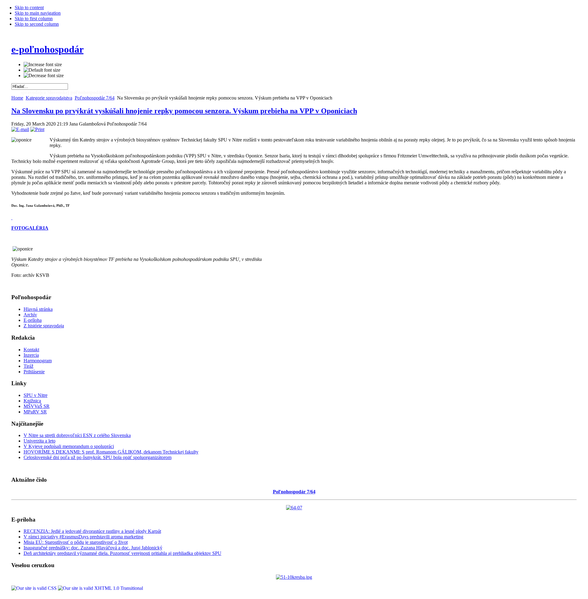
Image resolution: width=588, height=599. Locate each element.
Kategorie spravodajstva (49, 97)
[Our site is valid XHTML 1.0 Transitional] (100, 588)
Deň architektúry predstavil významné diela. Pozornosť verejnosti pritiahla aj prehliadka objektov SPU (122, 553)
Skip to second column (37, 24)
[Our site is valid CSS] (34, 588)
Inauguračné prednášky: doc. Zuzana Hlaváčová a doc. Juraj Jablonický (93, 547)
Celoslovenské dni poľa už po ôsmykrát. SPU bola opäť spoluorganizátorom (98, 457)
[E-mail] (20, 129)
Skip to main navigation (38, 13)
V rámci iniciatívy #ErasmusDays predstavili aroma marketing (83, 536)
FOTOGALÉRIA (29, 228)
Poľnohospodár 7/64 (95, 97)
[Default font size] (42, 70)
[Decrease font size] (44, 75)
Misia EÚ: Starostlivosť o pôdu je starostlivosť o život (76, 542)
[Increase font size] (43, 64)
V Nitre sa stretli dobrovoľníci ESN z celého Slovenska (77, 435)
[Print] (37, 129)
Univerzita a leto (39, 440)
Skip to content (29, 7)
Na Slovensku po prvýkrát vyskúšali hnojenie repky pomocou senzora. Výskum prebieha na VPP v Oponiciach (184, 111)
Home (17, 97)
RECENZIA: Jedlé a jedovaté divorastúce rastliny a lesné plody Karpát (92, 531)
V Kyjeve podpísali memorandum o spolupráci (69, 446)
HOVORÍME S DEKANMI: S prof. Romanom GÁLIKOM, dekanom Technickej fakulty (111, 451)
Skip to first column (34, 18)
